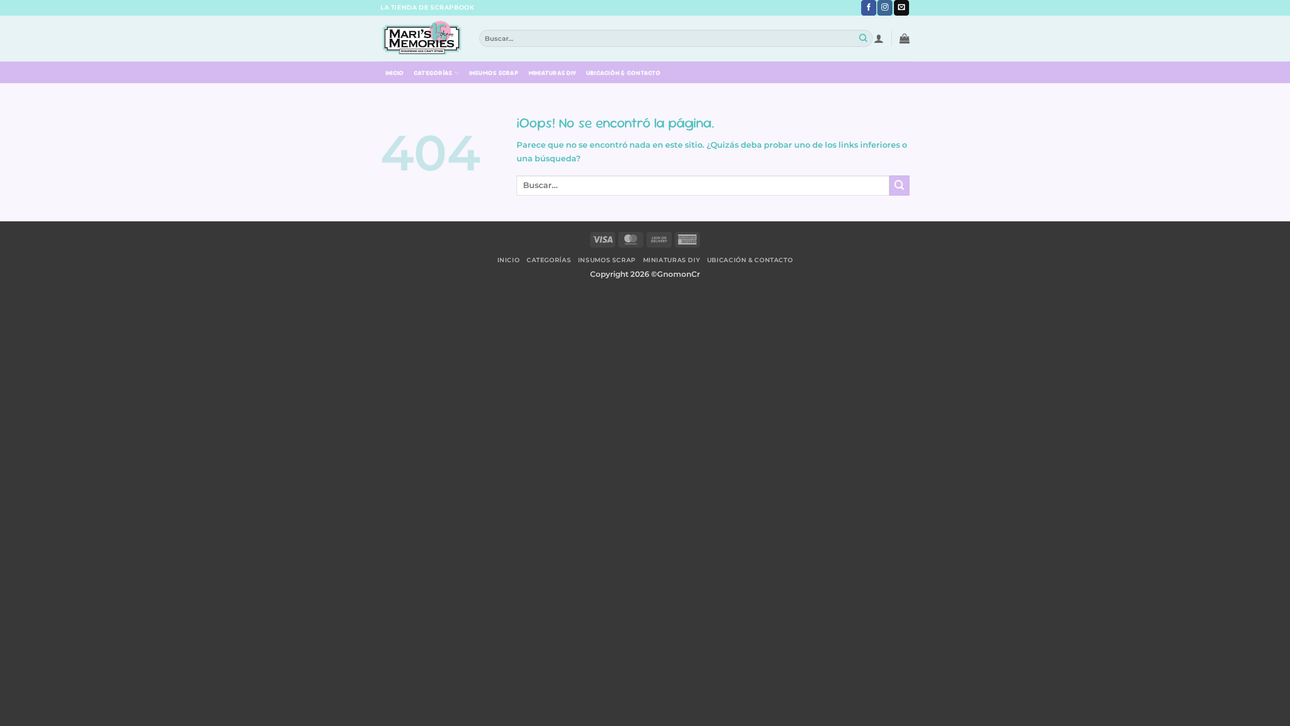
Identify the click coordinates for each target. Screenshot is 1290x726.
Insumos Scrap (494, 73)
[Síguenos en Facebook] (868, 8)
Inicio (394, 73)
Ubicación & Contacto (623, 73)
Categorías (433, 73)
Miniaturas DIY (552, 73)
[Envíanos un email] (901, 8)
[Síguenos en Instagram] (884, 8)
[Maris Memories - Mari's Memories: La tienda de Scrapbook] (422, 38)
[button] (879, 38)
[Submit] (863, 38)
